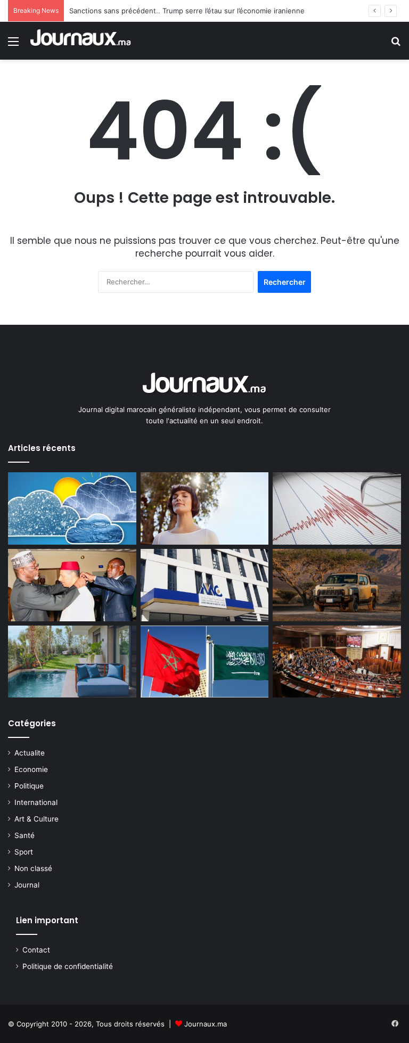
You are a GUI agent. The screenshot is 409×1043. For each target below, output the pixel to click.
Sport (23, 852)
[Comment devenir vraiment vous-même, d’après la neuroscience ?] (205, 508)
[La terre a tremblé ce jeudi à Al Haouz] (337, 508)
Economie (31, 769)
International (36, 802)
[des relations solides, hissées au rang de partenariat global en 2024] (205, 662)
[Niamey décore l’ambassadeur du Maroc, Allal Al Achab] (72, 585)
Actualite (29, 753)
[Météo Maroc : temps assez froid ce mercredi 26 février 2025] (72, 508)
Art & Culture (36, 819)
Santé (24, 835)
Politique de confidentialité (67, 966)
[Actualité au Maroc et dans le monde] (81, 40)
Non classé (33, 868)
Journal (26, 885)
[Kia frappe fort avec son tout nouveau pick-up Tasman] (337, 585)
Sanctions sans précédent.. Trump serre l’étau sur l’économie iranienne (187, 10)
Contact (36, 950)
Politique (29, 786)
